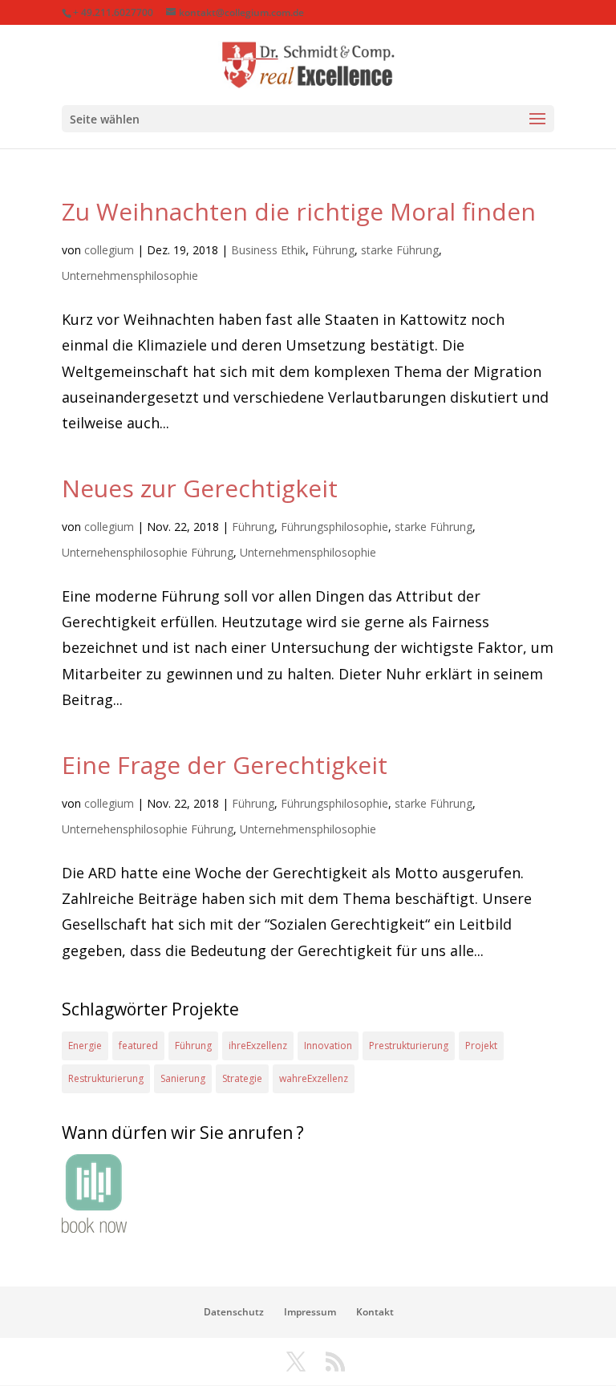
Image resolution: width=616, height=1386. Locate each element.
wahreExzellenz (313, 1078)
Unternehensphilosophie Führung (147, 552)
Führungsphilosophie (334, 526)
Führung (333, 249)
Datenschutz (234, 1312)
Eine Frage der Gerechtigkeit (224, 764)
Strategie (242, 1078)
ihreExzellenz (258, 1045)
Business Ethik (268, 249)
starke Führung (400, 249)
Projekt (481, 1045)
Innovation (328, 1045)
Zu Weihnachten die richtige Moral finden (299, 211)
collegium (109, 249)
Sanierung (182, 1078)
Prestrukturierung (408, 1045)
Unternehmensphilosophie (130, 275)
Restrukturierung (106, 1078)
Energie (85, 1045)
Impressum (310, 1312)
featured (138, 1045)
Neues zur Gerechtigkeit (200, 488)
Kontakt (375, 1312)
